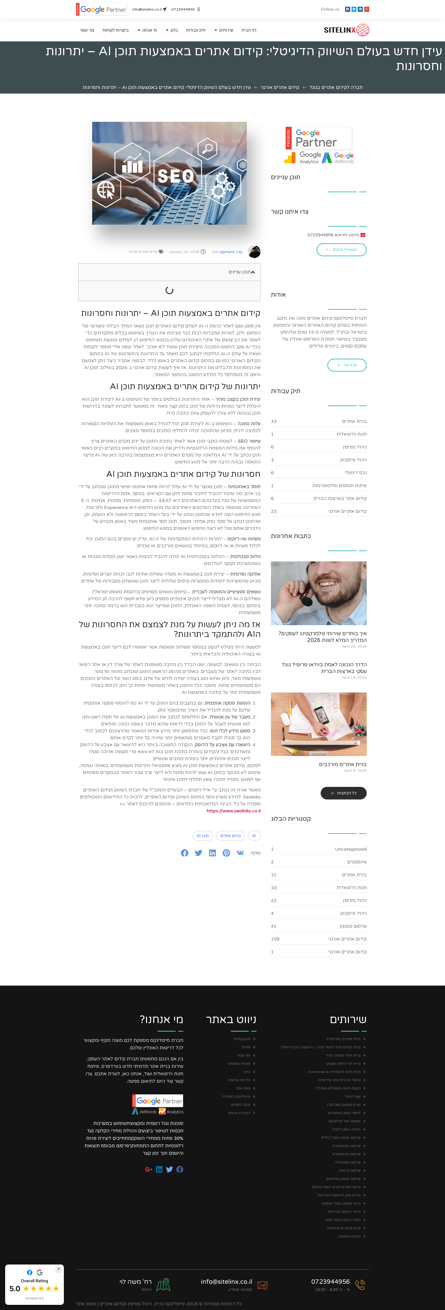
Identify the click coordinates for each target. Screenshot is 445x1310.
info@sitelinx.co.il (226, 1282)
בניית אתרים (354, 421)
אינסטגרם (357, 862)
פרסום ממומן (353, 926)
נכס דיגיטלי (356, 473)
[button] (253, 272)
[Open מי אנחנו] (139, 30)
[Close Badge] (59, 1269)
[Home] (337, 30)
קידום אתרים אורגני (280, 87)
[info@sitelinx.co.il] (262, 1285)
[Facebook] (347, 9)
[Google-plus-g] (366, 9)
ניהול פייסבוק (353, 460)
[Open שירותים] (216, 30)
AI (254, 835)
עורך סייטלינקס (227, 252)
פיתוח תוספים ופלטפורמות (339, 485)
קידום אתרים (230, 835)
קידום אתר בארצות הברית (340, 498)
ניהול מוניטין (355, 447)
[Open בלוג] (167, 30)
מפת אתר (86, 1304)
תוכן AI (203, 835)
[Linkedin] (360, 9)
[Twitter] (354, 9)
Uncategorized (351, 849)
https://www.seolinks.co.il (234, 811)
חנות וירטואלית (352, 434)
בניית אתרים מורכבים (343, 764)
